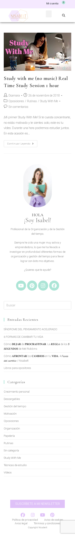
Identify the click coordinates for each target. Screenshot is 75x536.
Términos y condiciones (47, 523)
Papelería (9, 435)
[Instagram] (43, 286)
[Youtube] (21, 286)
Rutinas (32, 101)
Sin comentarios (18, 106)
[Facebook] (54, 286)
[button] (49, 13)
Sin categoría (11, 450)
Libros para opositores (17, 368)
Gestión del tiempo (15, 406)
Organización (12, 428)
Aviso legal (21, 523)
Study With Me (49, 101)
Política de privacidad (25, 519)
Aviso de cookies (53, 519)
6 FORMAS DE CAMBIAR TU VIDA (23, 336)
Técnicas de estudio (15, 465)
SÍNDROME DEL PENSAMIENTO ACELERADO (30, 329)
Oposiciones (16, 101)
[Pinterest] (32, 286)
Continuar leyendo (22, 142)
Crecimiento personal (17, 391)
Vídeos (8, 472)
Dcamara (14, 95)
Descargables (12, 399)
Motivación (10, 413)
